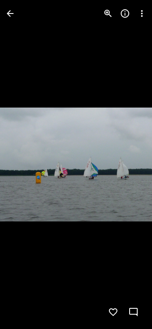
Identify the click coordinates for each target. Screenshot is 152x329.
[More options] (141, 13)
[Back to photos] (10, 13)
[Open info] (125, 13)
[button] (23, 164)
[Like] (113, 312)
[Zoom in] (108, 13)
